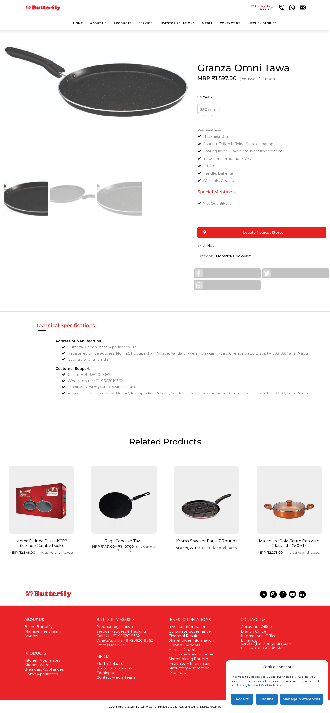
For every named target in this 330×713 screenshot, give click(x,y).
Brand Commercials (114, 668)
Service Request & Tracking (121, 631)
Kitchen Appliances (42, 660)
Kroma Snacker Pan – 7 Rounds (206, 541)
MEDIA (103, 656)
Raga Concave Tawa (124, 541)
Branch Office (253, 631)
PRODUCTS (35, 653)
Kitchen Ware (37, 664)
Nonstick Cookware (234, 256)
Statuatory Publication (189, 668)
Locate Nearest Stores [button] (263, 232)
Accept (242, 699)
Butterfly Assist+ (115, 619)
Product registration (114, 626)
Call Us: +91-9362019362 (118, 635)
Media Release (109, 663)
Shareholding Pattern (188, 658)
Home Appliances (41, 674)
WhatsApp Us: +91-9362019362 (124, 640)
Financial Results (184, 635)
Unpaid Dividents (184, 645)
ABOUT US (34, 619)
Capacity (205, 97)
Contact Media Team (115, 677)
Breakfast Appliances (44, 669)
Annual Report (182, 649)
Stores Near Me (110, 645)
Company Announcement (193, 654)
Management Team (42, 631)
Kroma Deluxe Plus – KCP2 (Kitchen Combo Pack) (41, 543)
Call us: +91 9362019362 (262, 648)
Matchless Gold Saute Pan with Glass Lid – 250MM (289, 543)
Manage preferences (301, 699)
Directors (177, 672)
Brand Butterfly (38, 626)
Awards (31, 635)
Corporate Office (256, 626)
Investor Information (187, 626)
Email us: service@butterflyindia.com (266, 642)
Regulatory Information (190, 663)
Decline (266, 699)
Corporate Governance (190, 631)
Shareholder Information (191, 640)
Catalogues (106, 672)
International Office (259, 635)
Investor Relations (190, 619)
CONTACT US (253, 619)
